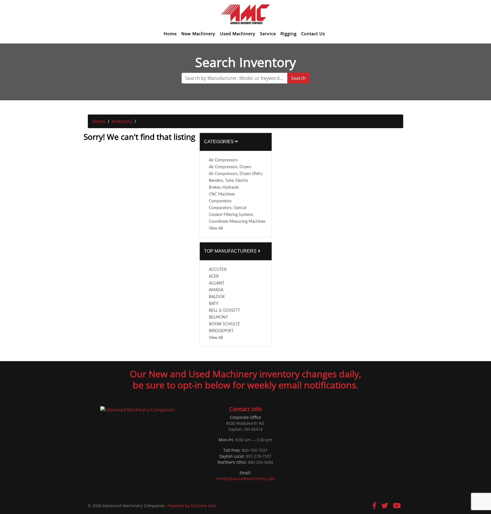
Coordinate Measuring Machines (237, 222)
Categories (219, 141)
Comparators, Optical (227, 208)
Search (298, 78)
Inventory (122, 121)
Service (268, 34)
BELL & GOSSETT (224, 311)
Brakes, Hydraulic (224, 188)
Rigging (288, 34)
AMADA (216, 290)
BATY (214, 304)
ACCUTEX (217, 270)
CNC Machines (222, 194)
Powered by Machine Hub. (192, 505)
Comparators (220, 201)
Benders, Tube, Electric (228, 181)
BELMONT (218, 317)
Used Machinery (237, 34)
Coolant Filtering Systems (231, 215)
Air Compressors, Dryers (230, 167)
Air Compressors (223, 160)
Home (170, 34)
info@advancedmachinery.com (245, 478)
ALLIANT (216, 283)
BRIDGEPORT (221, 331)
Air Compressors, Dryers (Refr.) (236, 174)
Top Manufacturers (231, 251)
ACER (214, 276)
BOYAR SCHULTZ (224, 324)
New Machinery (198, 34)
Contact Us (313, 34)
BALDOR (217, 297)
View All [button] (216, 228)
